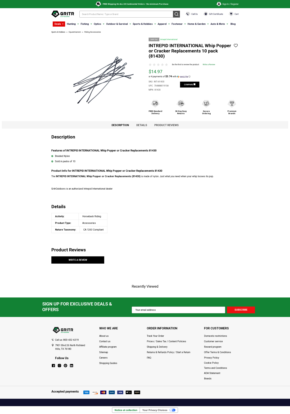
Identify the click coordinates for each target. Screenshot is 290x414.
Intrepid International (168, 39)
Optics (97, 24)
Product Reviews (166, 125)
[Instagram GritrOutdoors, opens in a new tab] (59, 365)
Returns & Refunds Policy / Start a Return (168, 352)
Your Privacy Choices (154, 410)
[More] (63, 24)
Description (120, 125)
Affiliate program (108, 346)
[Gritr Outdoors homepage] (62, 14)
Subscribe (241, 309)
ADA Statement (212, 373)
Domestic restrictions (215, 335)
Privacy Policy (221, 358)
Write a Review (209, 64)
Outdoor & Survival (117, 24)
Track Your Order (155, 335)
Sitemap (103, 352)
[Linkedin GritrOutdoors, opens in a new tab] (71, 365)
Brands (207, 378)
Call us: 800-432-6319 (67, 339)
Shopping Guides (108, 363)
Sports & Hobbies (143, 24)
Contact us (104, 341)
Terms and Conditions (221, 368)
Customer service (213, 341)
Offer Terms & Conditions (217, 352)
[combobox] (126, 14)
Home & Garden (197, 24)
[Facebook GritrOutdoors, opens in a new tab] (53, 365)
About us (104, 335)
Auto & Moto (218, 24)
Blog (233, 24)
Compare (188, 85)
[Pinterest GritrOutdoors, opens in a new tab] (65, 365)
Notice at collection (126, 410)
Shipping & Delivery (157, 346)
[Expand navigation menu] (78, 24)
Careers (103, 357)
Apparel (162, 24)
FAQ (149, 357)
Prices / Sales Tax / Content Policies (166, 341)
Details (141, 125)
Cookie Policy (221, 363)
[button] (169, 76)
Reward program (212, 346)
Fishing (85, 24)
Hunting (71, 24)
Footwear (177, 24)
